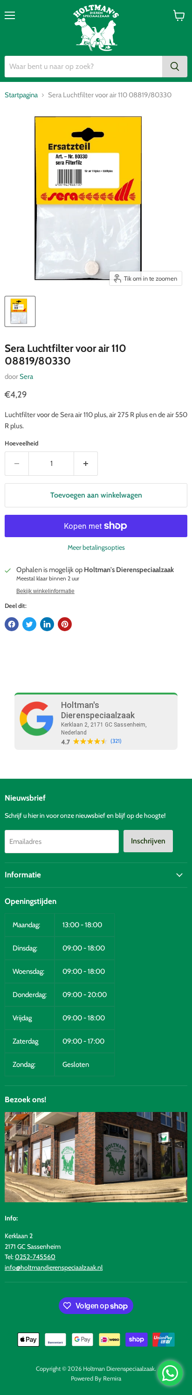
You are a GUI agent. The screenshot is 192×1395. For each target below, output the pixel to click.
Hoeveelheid (21, 443)
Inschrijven (148, 840)
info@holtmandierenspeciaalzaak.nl (54, 1267)
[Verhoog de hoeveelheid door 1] (86, 464)
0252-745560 (35, 1257)
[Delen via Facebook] (12, 624)
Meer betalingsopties (96, 547)
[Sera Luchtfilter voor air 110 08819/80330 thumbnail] (20, 311)
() (116, 741)
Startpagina (21, 95)
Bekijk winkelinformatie (45, 591)
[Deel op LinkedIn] (47, 624)
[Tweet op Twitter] (29, 624)
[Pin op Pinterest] (65, 624)
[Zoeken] (174, 66)
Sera (26, 376)
